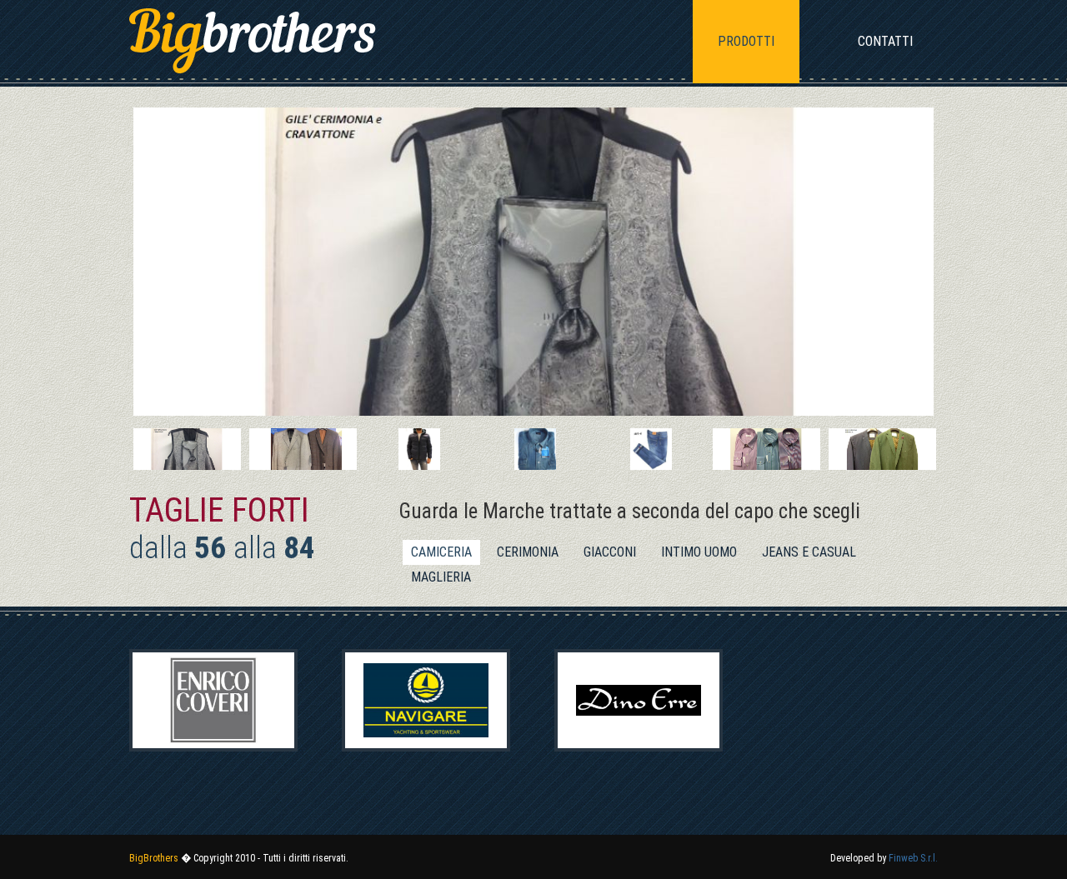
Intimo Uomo (699, 552)
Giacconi (610, 552)
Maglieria (441, 577)
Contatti (885, 41)
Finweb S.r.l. (913, 858)
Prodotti (746, 41)
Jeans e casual (809, 552)
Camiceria (441, 552)
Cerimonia (528, 552)
